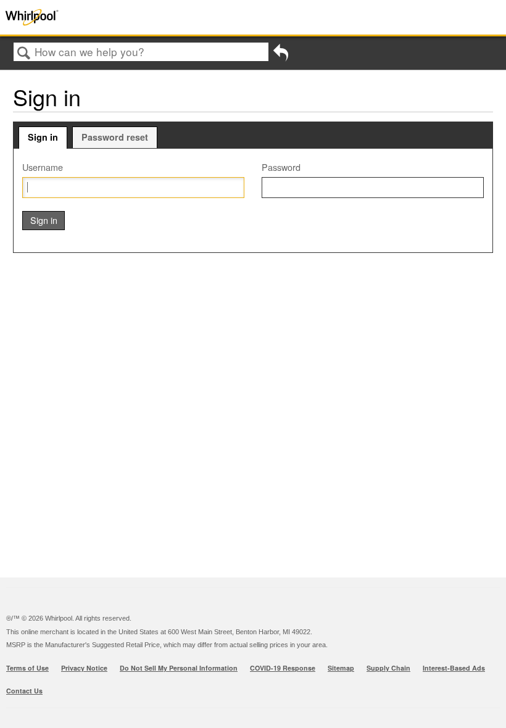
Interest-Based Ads (454, 667)
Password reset (114, 137)
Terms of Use (27, 667)
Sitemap (341, 667)
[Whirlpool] (101, 17)
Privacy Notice (84, 667)
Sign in (43, 137)
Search (24, 52)
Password (281, 167)
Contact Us (24, 690)
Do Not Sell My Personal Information (179, 667)
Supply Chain (388, 667)
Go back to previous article (280, 56)
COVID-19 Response (282, 667)
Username (42, 167)
